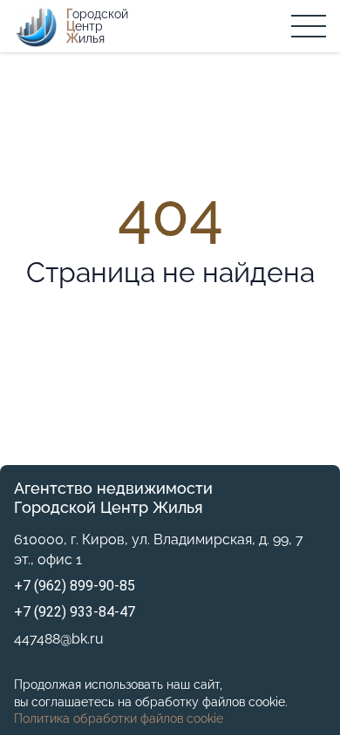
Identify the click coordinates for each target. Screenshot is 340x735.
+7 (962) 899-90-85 (74, 585)
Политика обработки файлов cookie (118, 718)
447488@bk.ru (59, 638)
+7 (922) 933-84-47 (74, 612)
